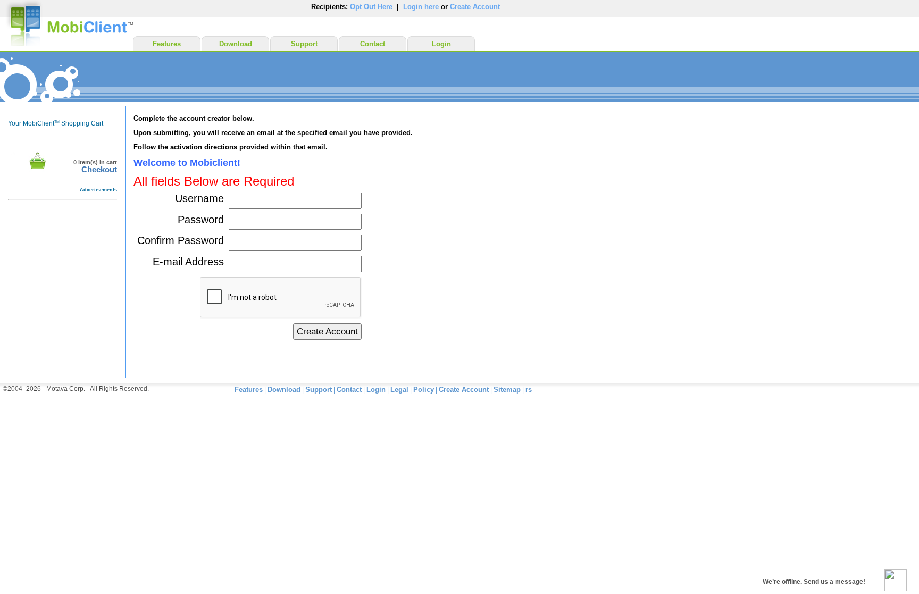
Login (441, 44)
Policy (423, 390)
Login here (421, 7)
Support (304, 44)
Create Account (475, 7)
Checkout (99, 169)
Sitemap (507, 390)
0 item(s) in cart (95, 162)
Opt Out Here (371, 7)
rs (528, 390)
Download (235, 44)
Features (167, 44)
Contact (372, 44)
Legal (399, 390)
